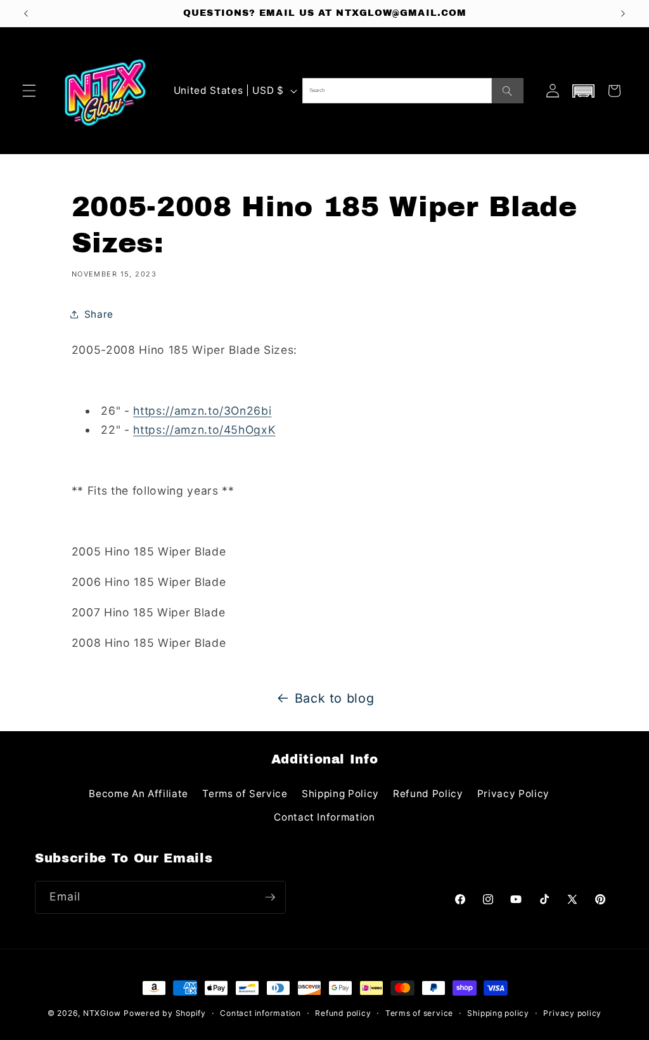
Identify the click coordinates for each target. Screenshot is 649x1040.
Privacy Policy (513, 794)
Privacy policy (572, 1013)
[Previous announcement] (26, 13)
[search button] (508, 90)
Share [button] (98, 314)
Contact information (260, 1013)
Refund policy (343, 1013)
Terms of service (419, 1013)
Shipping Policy (340, 794)
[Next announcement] (623, 13)
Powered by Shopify (165, 1013)
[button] (29, 90)
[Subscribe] (270, 897)
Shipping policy (498, 1013)
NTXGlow (101, 1013)
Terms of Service (245, 794)
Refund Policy (428, 794)
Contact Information (324, 817)
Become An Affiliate (138, 794)
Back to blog (335, 698)
